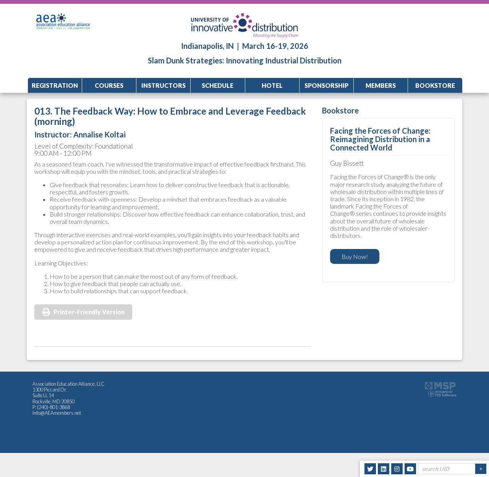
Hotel (272, 85)
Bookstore (435, 85)
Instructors (163, 85)
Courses (109, 85)
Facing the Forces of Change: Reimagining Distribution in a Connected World (380, 139)
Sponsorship (326, 85)
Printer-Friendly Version (89, 311)
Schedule (217, 85)
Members (381, 85)
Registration (55, 85)
